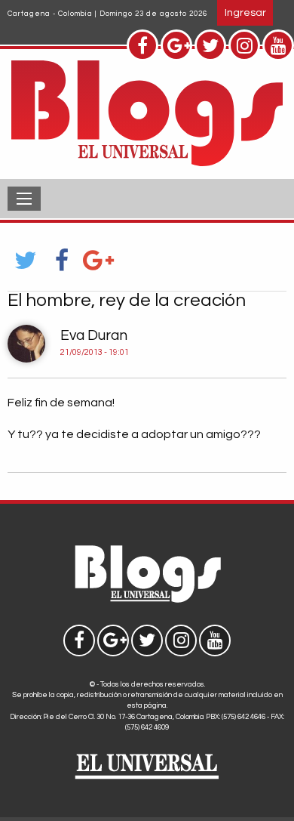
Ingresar (245, 12)
